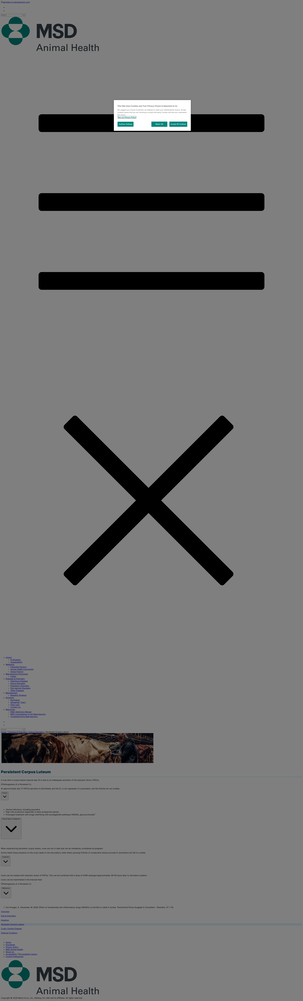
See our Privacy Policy (127, 117)
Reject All (159, 124)
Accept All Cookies (178, 124)
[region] (152, 115)
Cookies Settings (125, 124)
